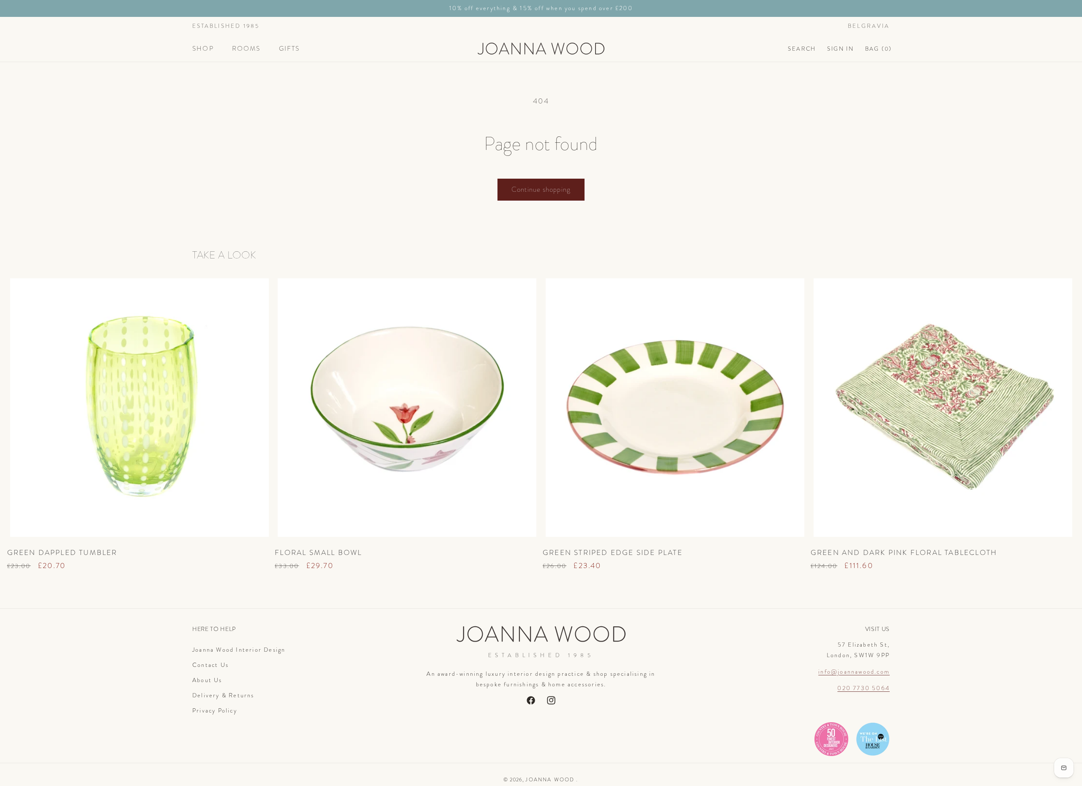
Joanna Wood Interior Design (238, 649)
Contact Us (210, 665)
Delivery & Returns (223, 695)
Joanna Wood (549, 779)
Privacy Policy (214, 710)
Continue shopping (541, 189)
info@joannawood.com (854, 671)
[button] (207, 48)
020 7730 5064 (863, 688)
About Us (207, 680)
